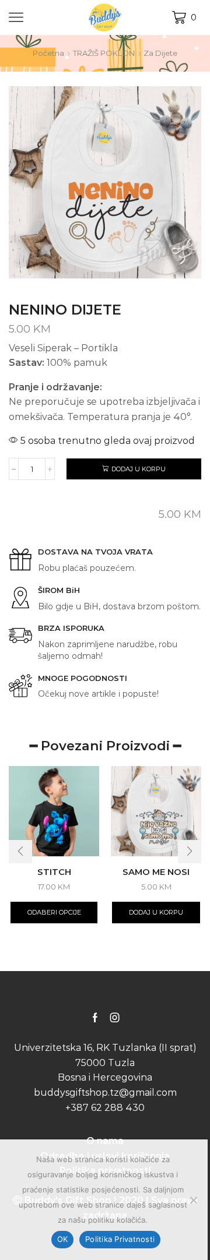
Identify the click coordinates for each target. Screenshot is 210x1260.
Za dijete (160, 53)
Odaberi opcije (54, 912)
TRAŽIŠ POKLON (104, 53)
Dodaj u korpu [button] (156, 912)
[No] (193, 1200)
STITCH (54, 872)
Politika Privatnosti (120, 1239)
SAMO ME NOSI (156, 872)
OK (62, 1239)
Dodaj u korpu (138, 469)
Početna (48, 53)
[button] (20, 851)
